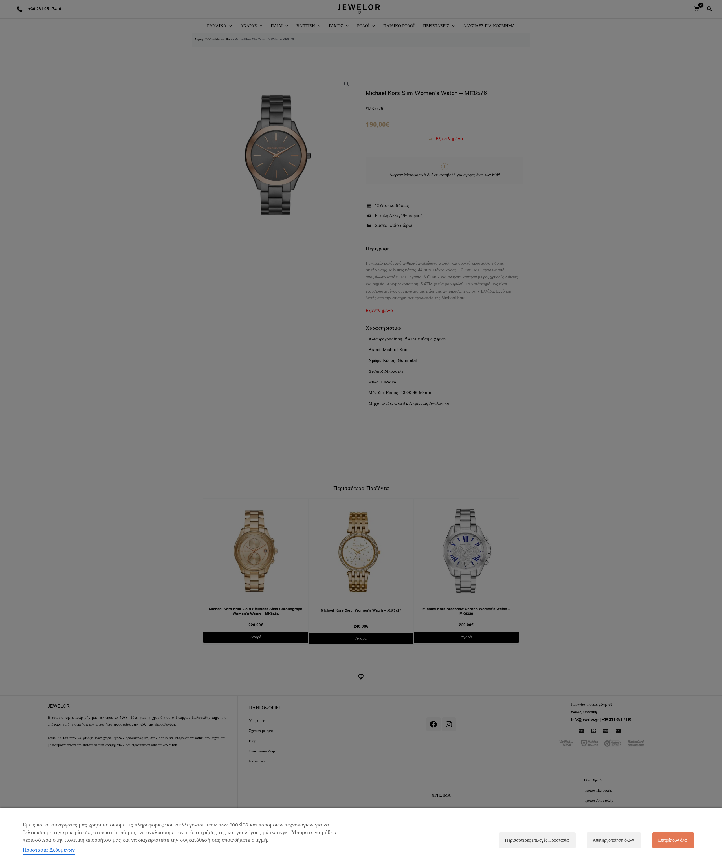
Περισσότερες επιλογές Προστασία (537, 840)
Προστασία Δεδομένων (49, 850)
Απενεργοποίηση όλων (613, 840)
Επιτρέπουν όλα (672, 840)
